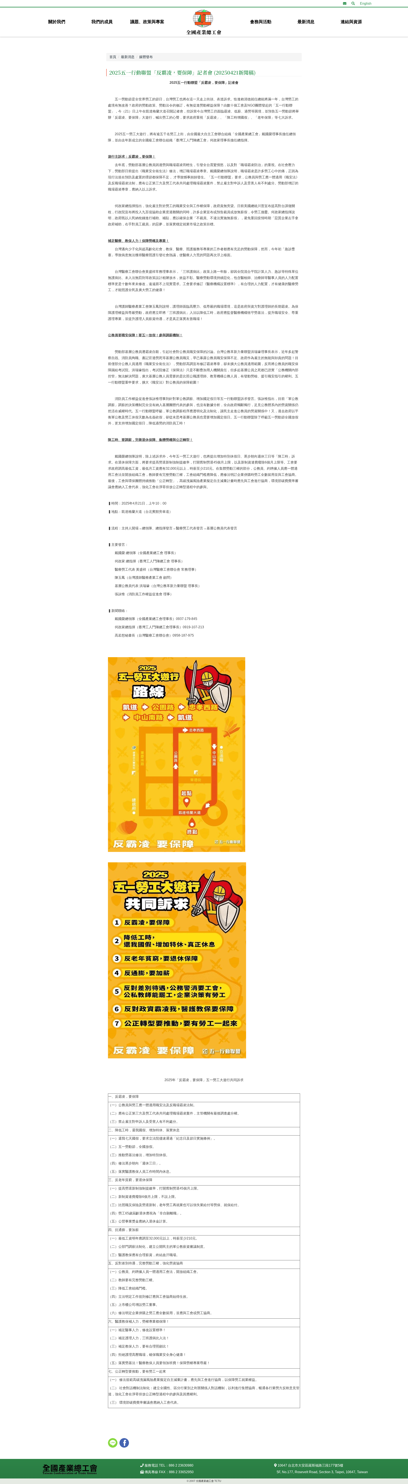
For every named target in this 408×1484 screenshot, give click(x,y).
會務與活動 (260, 21)
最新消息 (306, 21)
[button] (353, 3)
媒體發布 (146, 57)
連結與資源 (351, 21)
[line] (113, 1443)
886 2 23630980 (181, 1465)
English (365, 3)
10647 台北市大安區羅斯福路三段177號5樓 (310, 1465)
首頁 (112, 57)
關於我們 (56, 21)
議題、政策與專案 (147, 21)
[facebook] (124, 1443)
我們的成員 (102, 21)
